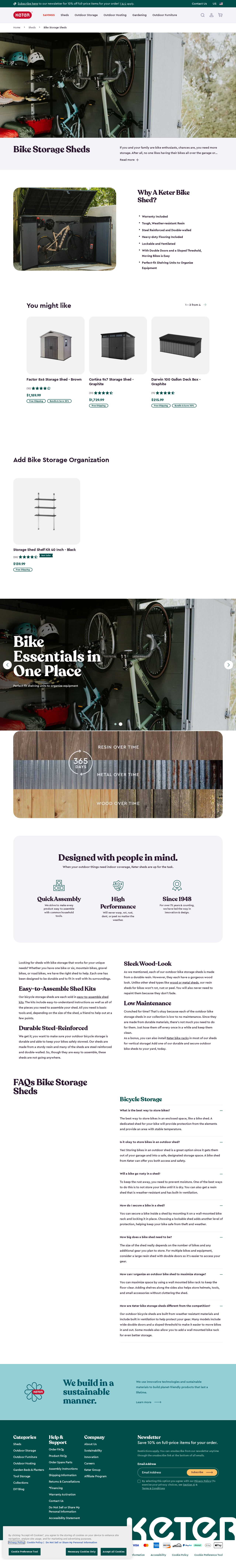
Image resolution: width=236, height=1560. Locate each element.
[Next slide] (205, 304)
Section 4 (188, 1485)
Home (16, 27)
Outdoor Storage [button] (86, 15)
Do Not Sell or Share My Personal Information (71, 1542)
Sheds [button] (65, 15)
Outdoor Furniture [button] (164, 15)
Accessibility (158, 1555)
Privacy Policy (202, 1481)
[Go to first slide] (228, 664)
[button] (178, 1485)
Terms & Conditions (153, 1488)
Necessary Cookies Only (82, 1551)
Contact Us (199, 3)
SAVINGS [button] (49, 15)
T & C (123, 4)
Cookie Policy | (36, 1542)
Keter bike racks (178, 1038)
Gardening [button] (139, 15)
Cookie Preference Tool (208, 1555)
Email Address (147, 1464)
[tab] (115, 724)
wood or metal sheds (184, 982)
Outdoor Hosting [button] (115, 15)
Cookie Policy (180, 1555)
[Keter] (23, 15)
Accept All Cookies (113, 1551)
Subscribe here (28, 3)
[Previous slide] (7, 664)
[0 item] (220, 15)
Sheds (32, 27)
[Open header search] (202, 15)
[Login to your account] (211, 15)
